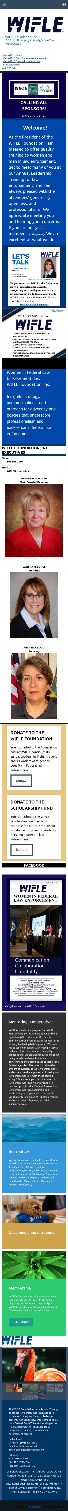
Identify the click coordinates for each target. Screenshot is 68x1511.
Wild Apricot (34, 1506)
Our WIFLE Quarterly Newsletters (21, 61)
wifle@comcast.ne (28, 1180)
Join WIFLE (9, 67)
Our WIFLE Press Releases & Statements (25, 58)
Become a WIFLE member (34, 304)
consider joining (35, 234)
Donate (22, 850)
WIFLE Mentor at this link (34, 1037)
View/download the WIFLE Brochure (25, 1006)
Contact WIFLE (11, 64)
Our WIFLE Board (12, 54)
